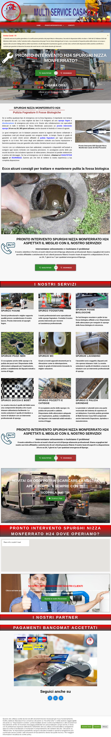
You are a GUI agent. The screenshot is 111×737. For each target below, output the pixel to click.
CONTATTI (71, 25)
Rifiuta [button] (105, 727)
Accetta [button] (97, 727)
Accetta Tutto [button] (86, 727)
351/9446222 (16, 158)
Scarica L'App (56, 498)
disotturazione (8, 123)
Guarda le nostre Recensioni (56, 599)
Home (39, 25)
